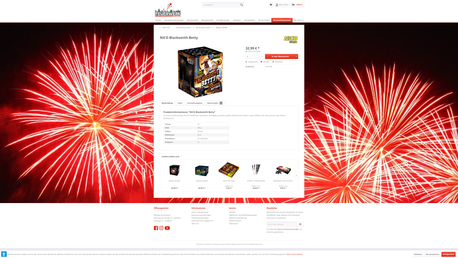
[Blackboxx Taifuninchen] (283, 170)
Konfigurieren (448, 254)
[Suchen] (241, 4)
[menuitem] (223, 4)
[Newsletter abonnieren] (300, 224)
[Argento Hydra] (202, 170)
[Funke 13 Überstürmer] (256, 170)
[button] (4, 254)
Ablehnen (418, 254)
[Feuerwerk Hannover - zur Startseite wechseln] (168, 9)
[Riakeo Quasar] (174, 170)
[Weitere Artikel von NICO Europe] (291, 40)
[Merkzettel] (270, 4)
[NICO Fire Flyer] (229, 170)
